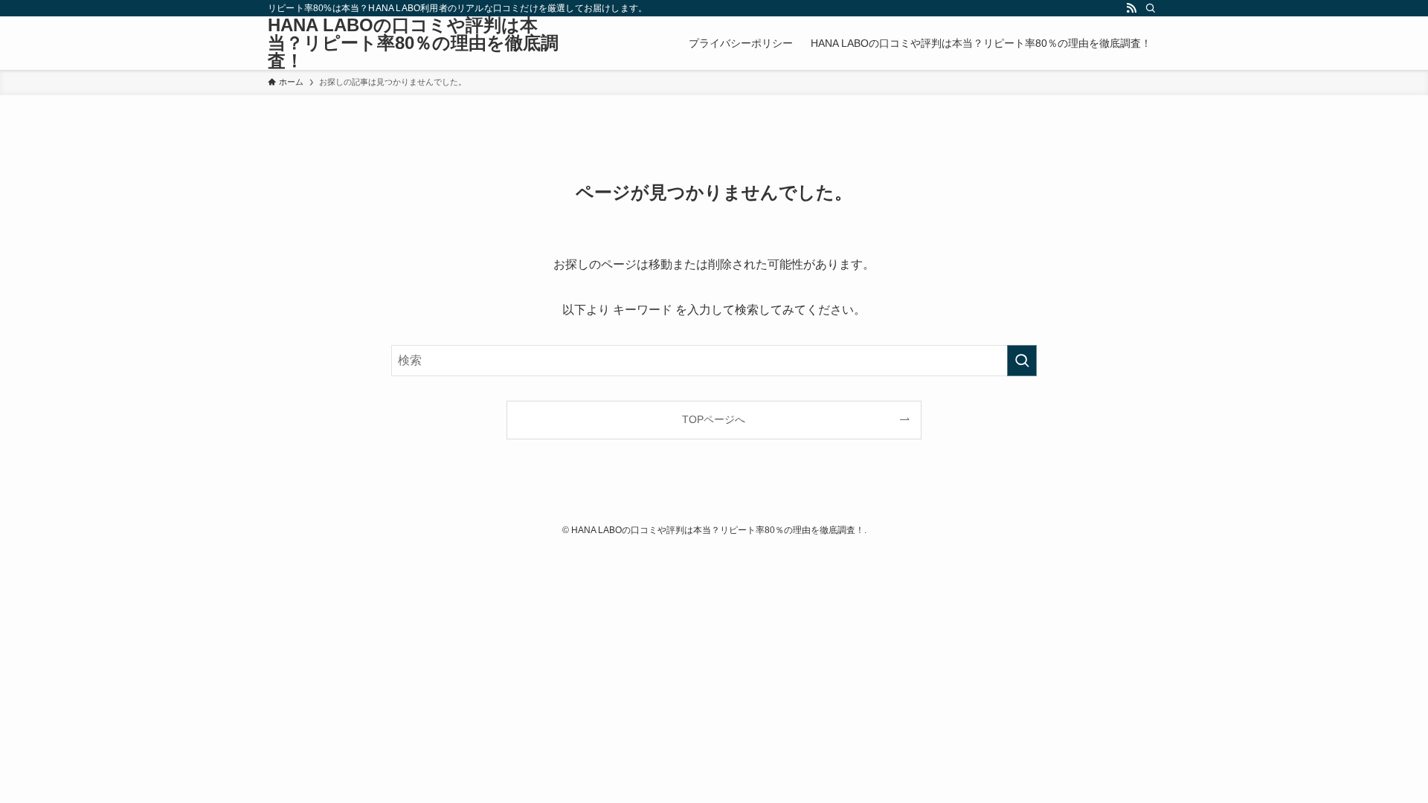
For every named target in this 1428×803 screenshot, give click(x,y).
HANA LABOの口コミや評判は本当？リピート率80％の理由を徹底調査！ (413, 43)
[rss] (1131, 8)
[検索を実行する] (1022, 360)
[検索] (1150, 8)
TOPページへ (713, 419)
